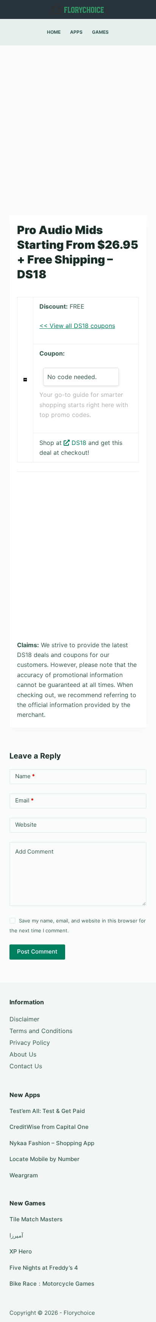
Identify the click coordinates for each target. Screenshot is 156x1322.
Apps (76, 32)
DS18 (79, 442)
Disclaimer (24, 1019)
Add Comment (34, 851)
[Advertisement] (78, 126)
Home (54, 32)
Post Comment (37, 951)
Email (24, 800)
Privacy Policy (29, 1042)
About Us (22, 1054)
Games (100, 32)
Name (25, 776)
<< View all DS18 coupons (77, 325)
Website (26, 824)
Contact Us (25, 1066)
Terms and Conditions (40, 1031)
